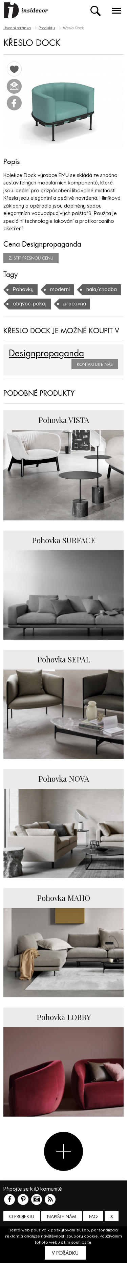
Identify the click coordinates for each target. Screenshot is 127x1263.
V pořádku (65, 1253)
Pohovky (23, 289)
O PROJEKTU (21, 1217)
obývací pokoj (30, 303)
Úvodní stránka (17, 27)
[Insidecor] (26, 10)
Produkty (47, 27)
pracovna (74, 303)
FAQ (93, 1217)
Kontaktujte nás (95, 364)
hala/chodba (101, 289)
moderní (60, 289)
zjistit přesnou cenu (31, 258)
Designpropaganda (51, 244)
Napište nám (61, 1217)
